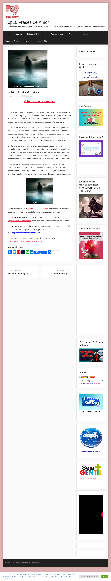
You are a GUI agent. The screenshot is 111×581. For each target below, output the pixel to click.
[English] (80, 377)
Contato (18, 34)
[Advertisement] (91, 300)
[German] (85, 377)
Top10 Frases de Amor (27, 22)
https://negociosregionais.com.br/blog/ (25, 241)
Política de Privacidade (36, 34)
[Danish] (93, 377)
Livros (26, 41)
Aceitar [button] (104, 576)
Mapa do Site (42, 41)
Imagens (85, 34)
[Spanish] (83, 377)
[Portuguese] (91, 377)
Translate (98, 384)
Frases (71, 34)
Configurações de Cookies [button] (89, 576)
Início (7, 34)
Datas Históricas (12, 41)
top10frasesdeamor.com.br (38, 209)
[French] (88, 377)
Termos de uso (57, 34)
